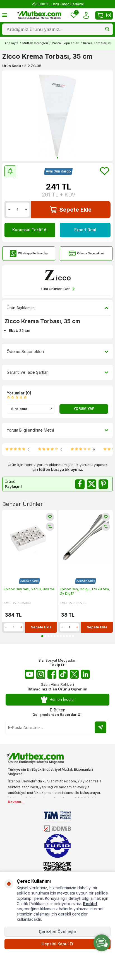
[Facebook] (51, 674)
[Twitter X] (74, 674)
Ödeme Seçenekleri (90, 253)
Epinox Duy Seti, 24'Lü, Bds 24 (29, 589)
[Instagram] (40, 674)
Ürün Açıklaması (21, 307)
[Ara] (107, 29)
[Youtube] (29, 674)
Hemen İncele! (62, 699)
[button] (57, 157)
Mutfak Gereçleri (35, 43)
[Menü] (4, 15)
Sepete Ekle (75, 209)
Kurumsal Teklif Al (29, 229)
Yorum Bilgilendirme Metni (30, 430)
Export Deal (85, 229)
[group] (57, 115)
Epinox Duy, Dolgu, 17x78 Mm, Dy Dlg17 (85, 591)
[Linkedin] (85, 674)
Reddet (90, 903)
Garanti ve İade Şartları (28, 372)
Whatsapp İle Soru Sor (33, 253)
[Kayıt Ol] (100, 727)
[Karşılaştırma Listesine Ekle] (50, 526)
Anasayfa (11, 43)
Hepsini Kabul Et (57, 943)
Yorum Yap (83, 408)
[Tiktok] (63, 674)
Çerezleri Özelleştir (57, 931)
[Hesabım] (86, 15)
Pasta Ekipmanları (65, 43)
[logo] (38, 15)
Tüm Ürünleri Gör (55, 289)
